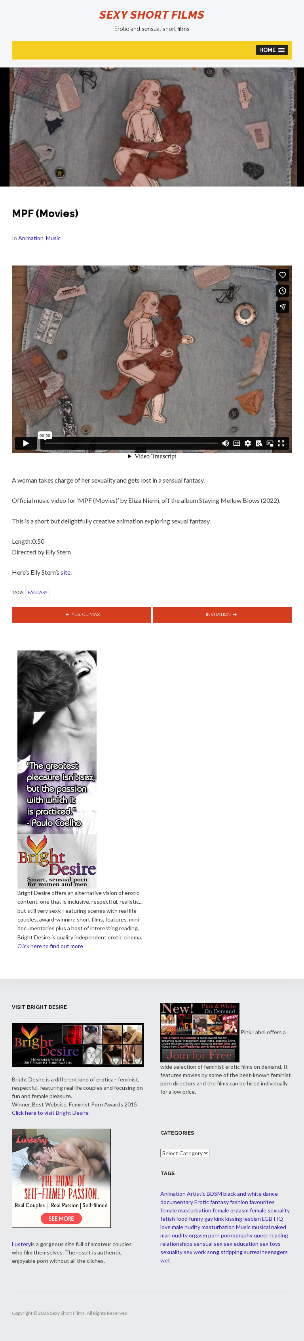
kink (219, 1218)
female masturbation (185, 1210)
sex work (195, 1252)
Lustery (21, 1244)
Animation (31, 238)
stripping (231, 1252)
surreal (252, 1252)
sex (218, 1243)
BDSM (214, 1193)
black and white (242, 1193)
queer (261, 1235)
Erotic (201, 1202)
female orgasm (231, 1210)
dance (270, 1193)
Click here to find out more (50, 946)
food (182, 1218)
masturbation (218, 1227)
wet (165, 1260)
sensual (203, 1243)
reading (279, 1235)
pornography (237, 1235)
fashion (239, 1202)
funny (196, 1218)
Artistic (196, 1193)
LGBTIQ (272, 1218)
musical (261, 1227)
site (65, 572)
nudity (180, 1235)
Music (53, 238)
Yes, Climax (86, 614)
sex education (241, 1243)
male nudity (186, 1227)
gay (208, 1218)
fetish (167, 1218)
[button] (272, 50)
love (165, 1227)
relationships (176, 1243)
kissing (233, 1218)
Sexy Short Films (152, 14)
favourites (262, 1202)
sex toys (270, 1243)
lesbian (252, 1218)
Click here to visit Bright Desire (50, 1112)
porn (214, 1235)
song (213, 1252)
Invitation (218, 614)
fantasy (38, 592)
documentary (176, 1202)
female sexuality (270, 1210)
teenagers (275, 1252)
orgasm (198, 1235)
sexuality (171, 1252)
